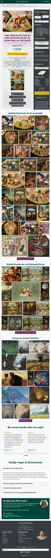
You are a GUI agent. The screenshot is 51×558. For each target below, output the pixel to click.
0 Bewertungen (20, 105)
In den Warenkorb (42, 93)
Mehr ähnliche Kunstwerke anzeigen (25, 258)
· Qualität (20, 536)
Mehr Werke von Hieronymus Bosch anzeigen (25, 332)
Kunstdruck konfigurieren (18, 54)
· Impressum (4, 535)
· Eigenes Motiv (21, 533)
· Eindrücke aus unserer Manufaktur (24, 538)
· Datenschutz (4, 538)
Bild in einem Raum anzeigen (18, 103)
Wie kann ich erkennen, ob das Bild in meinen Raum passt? (18, 483)
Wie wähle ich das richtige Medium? (12, 488)
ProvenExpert (10, 450)
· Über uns (4, 543)
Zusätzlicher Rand (38, 19)
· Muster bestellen (21, 541)
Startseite (3, 5)
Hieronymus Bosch (21, 5)
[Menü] (1, 1)
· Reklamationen (5, 541)
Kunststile (8, 5)
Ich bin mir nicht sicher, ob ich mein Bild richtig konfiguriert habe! (20, 492)
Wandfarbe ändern (18, 100)
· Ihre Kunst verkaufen (22, 535)
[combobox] (42, 22)
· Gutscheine (20, 540)
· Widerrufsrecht (5, 540)
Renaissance (13, 5)
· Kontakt (4, 533)
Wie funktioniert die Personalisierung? (13, 468)
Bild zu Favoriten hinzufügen (18, 97)
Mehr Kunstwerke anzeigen (25, 420)
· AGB (3, 536)
